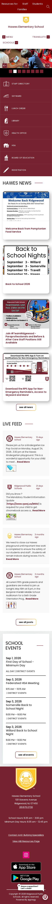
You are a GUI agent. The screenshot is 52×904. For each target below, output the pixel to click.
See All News (26, 407)
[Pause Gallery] (26, 65)
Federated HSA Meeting (22, 683)
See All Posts (26, 622)
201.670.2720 (26, 807)
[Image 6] (32, 71)
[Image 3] (19, 71)
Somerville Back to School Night (19, 706)
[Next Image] (47, 65)
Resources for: (10, 3)
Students (37, 3)
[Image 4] (24, 71)
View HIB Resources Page (26, 841)
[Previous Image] (4, 65)
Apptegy (32, 899)
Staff (25, 3)
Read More (23, 461)
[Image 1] (10, 71)
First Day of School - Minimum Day (20, 663)
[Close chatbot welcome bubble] (19, 885)
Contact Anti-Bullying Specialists (26, 835)
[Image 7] (37, 71)
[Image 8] (41, 71)
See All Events (26, 754)
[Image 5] (28, 71)
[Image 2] (15, 71)
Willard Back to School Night (21, 732)
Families (22, 9)
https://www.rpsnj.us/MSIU (23, 503)
